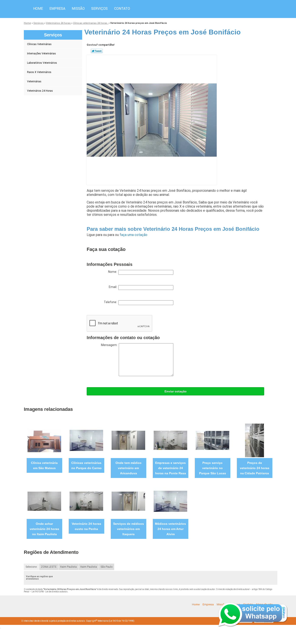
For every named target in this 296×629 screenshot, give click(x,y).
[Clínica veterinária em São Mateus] (44, 440)
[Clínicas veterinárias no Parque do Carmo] (86, 440)
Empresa (57, 9)
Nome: (113, 271)
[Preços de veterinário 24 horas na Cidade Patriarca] (254, 440)
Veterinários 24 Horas (40, 90)
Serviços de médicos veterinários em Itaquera (128, 529)
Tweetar (97, 51)
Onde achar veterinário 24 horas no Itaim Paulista (44, 529)
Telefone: (111, 302)
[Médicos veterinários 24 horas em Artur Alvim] (170, 501)
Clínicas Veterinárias (39, 44)
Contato (122, 9)
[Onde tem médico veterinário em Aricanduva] (128, 440)
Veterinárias (34, 81)
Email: (113, 287)
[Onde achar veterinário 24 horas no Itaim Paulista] (44, 501)
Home (38, 9)
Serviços (99, 9)
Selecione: (31, 566)
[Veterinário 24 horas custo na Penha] (86, 501)
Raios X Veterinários (39, 72)
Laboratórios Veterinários (42, 62)
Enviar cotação (175, 391)
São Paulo (106, 566)
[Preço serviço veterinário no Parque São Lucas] (212, 440)
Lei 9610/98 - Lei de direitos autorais (50, 591)
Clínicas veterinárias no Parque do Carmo (86, 465)
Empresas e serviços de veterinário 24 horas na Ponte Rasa (170, 468)
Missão (78, 9)
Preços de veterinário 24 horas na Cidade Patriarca (254, 468)
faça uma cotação (133, 235)
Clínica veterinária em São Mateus (44, 465)
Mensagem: (110, 345)
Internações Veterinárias (41, 53)
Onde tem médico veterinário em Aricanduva (128, 468)
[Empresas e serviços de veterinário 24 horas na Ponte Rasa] (170, 440)
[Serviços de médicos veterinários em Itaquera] (128, 501)
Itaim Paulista (68, 566)
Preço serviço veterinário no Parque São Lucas (212, 468)
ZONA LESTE (49, 566)
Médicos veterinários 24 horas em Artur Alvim (170, 529)
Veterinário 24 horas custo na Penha (86, 526)
